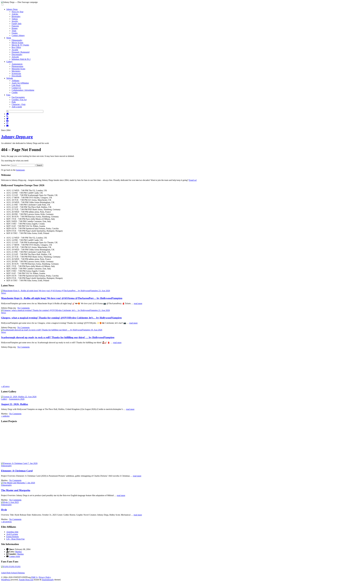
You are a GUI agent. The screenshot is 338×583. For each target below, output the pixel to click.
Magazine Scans (18, 69)
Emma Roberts (12, 536)
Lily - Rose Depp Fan (15, 539)
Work (8, 38)
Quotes (15, 33)
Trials (14, 31)
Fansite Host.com (26, 580)
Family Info (16, 23)
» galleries (5, 416)
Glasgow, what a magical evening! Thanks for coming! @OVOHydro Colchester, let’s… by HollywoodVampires (61, 317)
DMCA (34, 577)
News (3, 293)
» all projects (6, 522)
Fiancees (15, 26)
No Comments (23, 308)
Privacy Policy (45, 577)
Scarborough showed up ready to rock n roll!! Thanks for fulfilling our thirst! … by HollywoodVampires (57, 337)
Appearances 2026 (16, 399)
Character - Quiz (18, 104)
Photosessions (17, 66)
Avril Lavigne (12, 534)
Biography (16, 16)
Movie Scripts (17, 42)
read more (138, 303)
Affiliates (15, 80)
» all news (5, 386)
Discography (17, 54)
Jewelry (15, 21)
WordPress (5, 580)
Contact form (14, 556)
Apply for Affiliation (20, 83)
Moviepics (16, 71)
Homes (15, 28)
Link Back (16, 85)
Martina (18, 552)
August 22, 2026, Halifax (14, 404)
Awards (15, 50)
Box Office (16, 47)
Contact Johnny (18, 35)
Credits (15, 92)
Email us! (193, 180)
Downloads (16, 76)
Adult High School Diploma (13, 573)
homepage (20, 170)
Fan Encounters (18, 97)
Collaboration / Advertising (23, 90)
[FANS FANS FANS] (10, 566)
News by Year (17, 12)
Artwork (15, 57)
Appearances (17, 64)
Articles (15, 14)
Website (9, 78)
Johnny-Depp (17, 136)
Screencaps (16, 73)
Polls (14, 102)
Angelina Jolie (12, 532)
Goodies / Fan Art (19, 99)
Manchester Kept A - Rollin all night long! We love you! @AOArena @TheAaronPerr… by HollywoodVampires (61, 298)
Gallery (9, 61)
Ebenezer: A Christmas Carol (17, 470)
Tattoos (15, 19)
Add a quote (17, 107)
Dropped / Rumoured (20, 52)
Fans (8, 95)
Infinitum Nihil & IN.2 (21, 59)
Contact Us (16, 88)
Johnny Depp (12, 9)
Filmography (17, 40)
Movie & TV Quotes (20, 45)
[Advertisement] (80, 366)
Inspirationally (48, 580)
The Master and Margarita (15, 490)
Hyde (4, 509)
